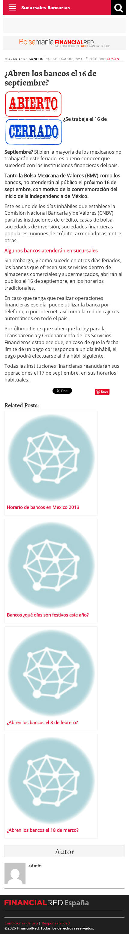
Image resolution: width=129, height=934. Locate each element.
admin (112, 59)
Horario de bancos (23, 59)
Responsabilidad (56, 923)
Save (104, 391)
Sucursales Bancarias (45, 7)
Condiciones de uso (21, 923)
